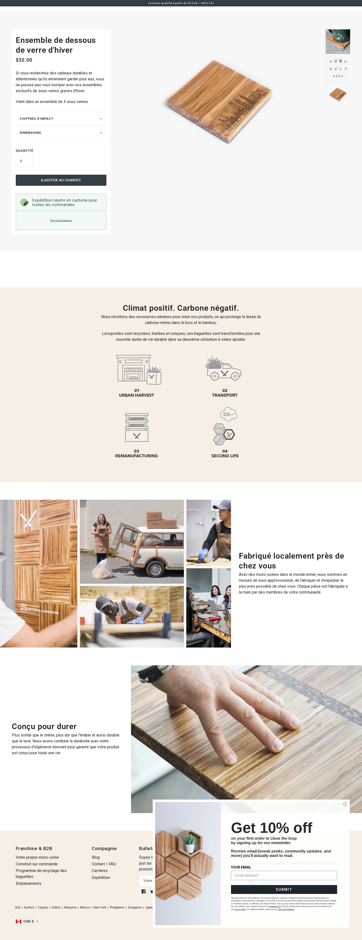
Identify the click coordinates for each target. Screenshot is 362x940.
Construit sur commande (37, 864)
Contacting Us (275, 906)
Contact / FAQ (104, 864)
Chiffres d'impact (36, 118)
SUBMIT (284, 889)
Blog (96, 857)
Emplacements (28, 883)
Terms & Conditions (286, 909)
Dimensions (30, 133)
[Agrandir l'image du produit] (218, 103)
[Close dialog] (345, 804)
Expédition (101, 877)
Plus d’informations (61, 220)
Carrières (100, 870)
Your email (241, 867)
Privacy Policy (240, 909)
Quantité (24, 151)
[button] (27, 921)
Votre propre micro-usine (37, 857)
